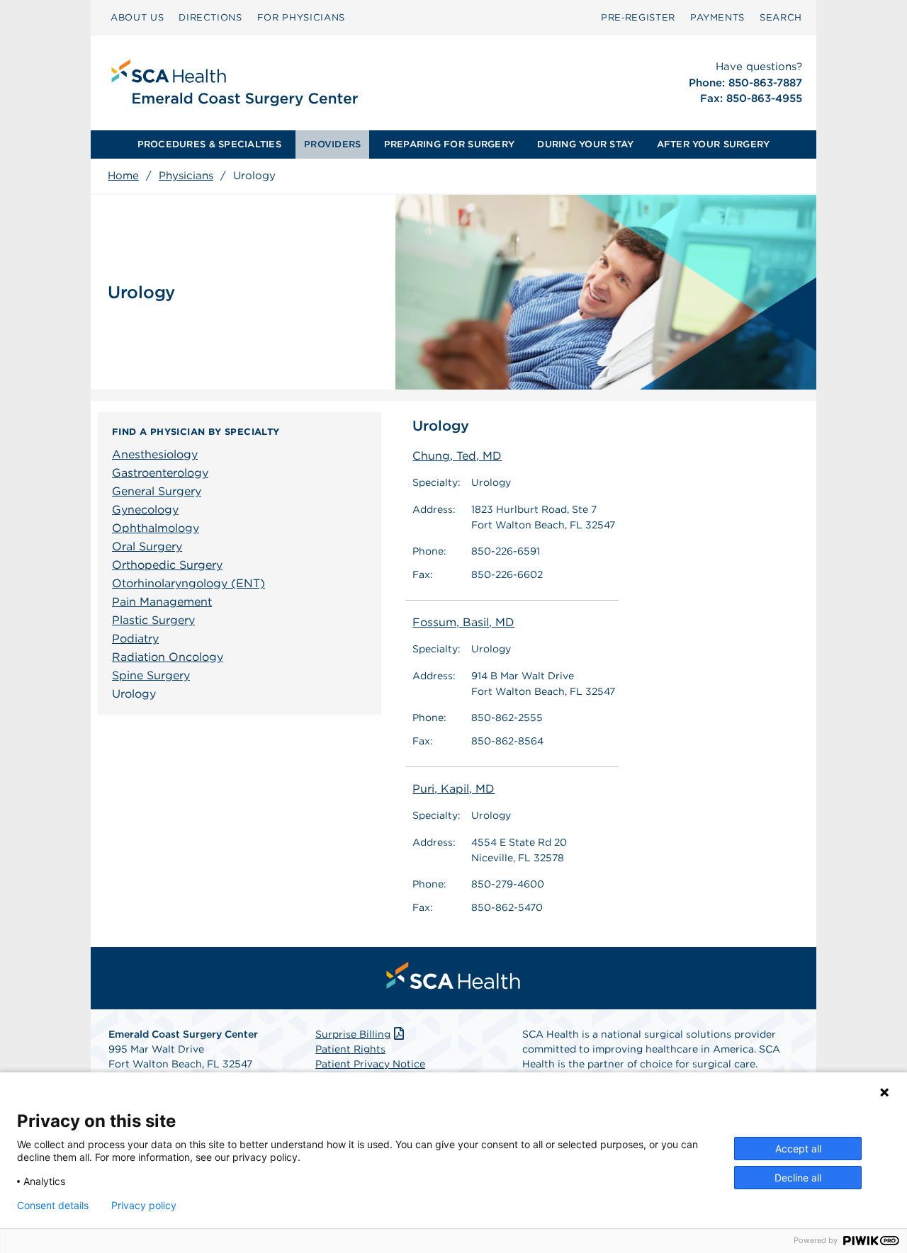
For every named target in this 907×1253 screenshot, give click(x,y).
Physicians (186, 175)
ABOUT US (137, 17)
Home (123, 175)
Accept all (798, 1149)
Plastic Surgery (153, 620)
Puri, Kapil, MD (453, 788)
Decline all (797, 1178)
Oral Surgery (147, 546)
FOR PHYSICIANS (301, 17)
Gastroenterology (160, 473)
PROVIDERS (332, 144)
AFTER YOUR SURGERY (713, 144)
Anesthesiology (155, 454)
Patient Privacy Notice (370, 1064)
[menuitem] (137, 17)
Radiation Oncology (167, 657)
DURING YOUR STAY (585, 144)
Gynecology (145, 509)
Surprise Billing (352, 1034)
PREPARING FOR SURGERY (449, 144)
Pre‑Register (638, 17)
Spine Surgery (151, 675)
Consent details (53, 1205)
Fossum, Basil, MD (463, 622)
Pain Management (162, 601)
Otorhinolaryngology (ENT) (188, 583)
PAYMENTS (717, 17)
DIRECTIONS (210, 17)
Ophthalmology (155, 528)
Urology (134, 694)
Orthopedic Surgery (167, 565)
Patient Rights (350, 1049)
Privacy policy (143, 1205)
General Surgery (156, 491)
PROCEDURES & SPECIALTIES (209, 144)
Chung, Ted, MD (457, 456)
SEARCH (781, 17)
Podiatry (135, 638)
